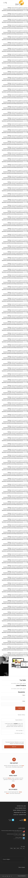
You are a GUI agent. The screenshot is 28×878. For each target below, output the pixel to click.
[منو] (4, 2)
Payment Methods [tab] (18, 720)
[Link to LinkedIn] (5, 876)
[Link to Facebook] (11, 876)
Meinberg (19, 810)
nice (21, 848)
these (11, 848)
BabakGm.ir (24, 876)
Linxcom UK (15, 814)
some (18, 848)
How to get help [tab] (19, 730)
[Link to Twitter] (9, 876)
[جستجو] (6, 2)
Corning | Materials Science (20, 808)
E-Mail (23, 701)
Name (23, 695)
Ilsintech (14, 810)
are (23, 848)
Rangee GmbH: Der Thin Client (20, 812)
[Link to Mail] (3, 876)
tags (14, 848)
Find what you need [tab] (18, 733)
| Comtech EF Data (22, 814)
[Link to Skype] (7, 876)
